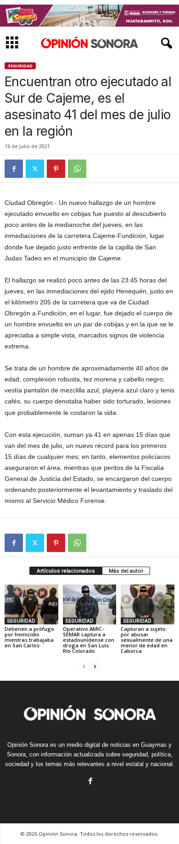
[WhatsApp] (77, 169)
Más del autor (126, 571)
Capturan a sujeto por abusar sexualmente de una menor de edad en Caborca (147, 639)
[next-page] (95, 666)
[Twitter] (35, 169)
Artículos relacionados (66, 571)
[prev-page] (84, 666)
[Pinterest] (56, 169)
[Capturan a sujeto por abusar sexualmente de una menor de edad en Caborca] (147, 604)
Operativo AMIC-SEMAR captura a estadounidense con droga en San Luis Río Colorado (88, 639)
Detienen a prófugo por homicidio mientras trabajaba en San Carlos (29, 637)
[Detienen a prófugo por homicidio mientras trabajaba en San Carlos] (31, 604)
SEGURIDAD (20, 66)
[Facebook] (14, 169)
